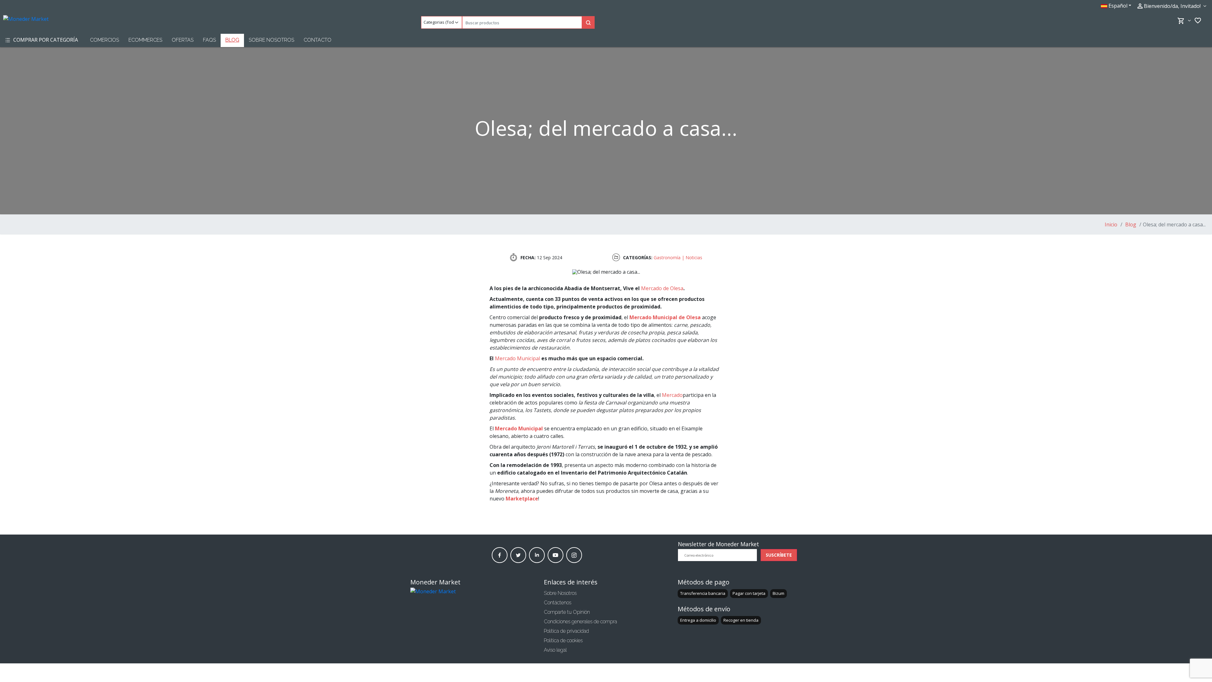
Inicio (1111, 224)
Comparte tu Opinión (567, 612)
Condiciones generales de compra (580, 622)
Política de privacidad (566, 631)
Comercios (104, 40)
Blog (232, 40)
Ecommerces (145, 40)
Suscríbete (779, 555)
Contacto (317, 40)
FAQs (209, 40)
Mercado (672, 395)
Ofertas (182, 40)
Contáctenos (557, 603)
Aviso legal (555, 650)
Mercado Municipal (517, 358)
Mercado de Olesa (662, 288)
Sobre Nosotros (271, 40)
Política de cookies (563, 640)
